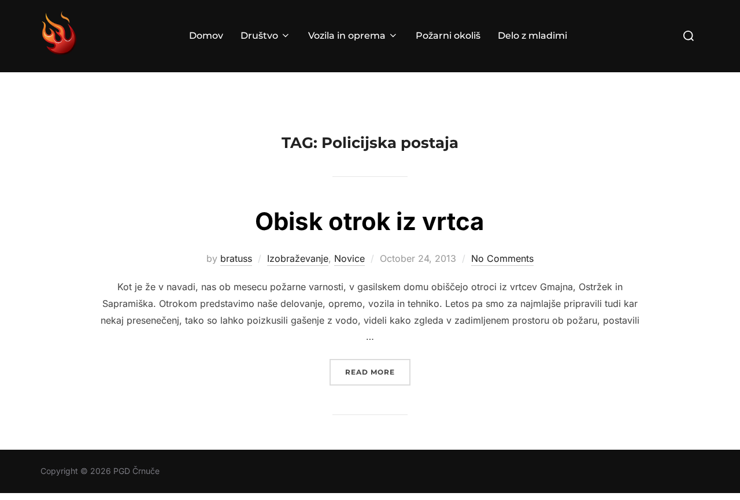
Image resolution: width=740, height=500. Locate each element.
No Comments (502, 258)
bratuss (236, 258)
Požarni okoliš (448, 35)
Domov (206, 35)
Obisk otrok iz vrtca (369, 221)
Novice (349, 258)
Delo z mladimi (532, 35)
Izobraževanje (297, 258)
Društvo (259, 35)
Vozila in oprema (347, 35)
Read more (377, 371)
